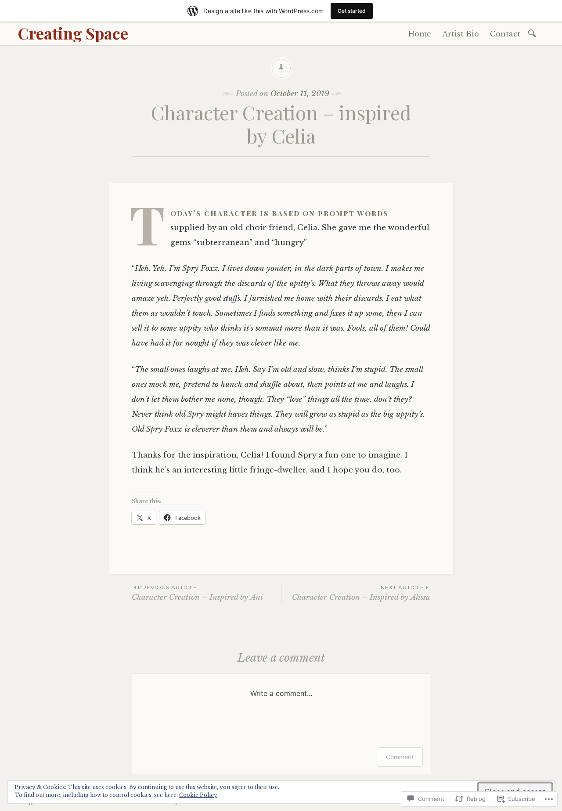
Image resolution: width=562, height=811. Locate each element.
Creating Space (73, 32)
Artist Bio (460, 33)
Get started (352, 10)
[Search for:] (533, 32)
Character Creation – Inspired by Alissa (361, 593)
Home (419, 33)
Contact (505, 33)
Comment (400, 757)
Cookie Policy (198, 795)
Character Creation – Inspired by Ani (197, 593)
